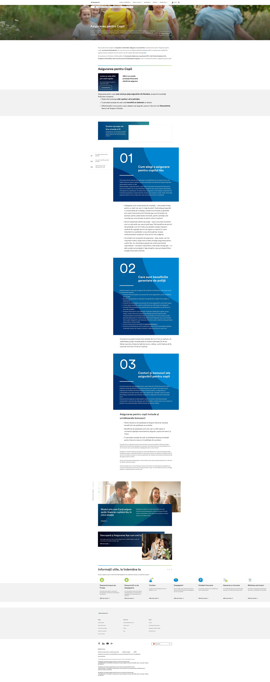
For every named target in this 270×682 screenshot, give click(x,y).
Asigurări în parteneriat (102, 631)
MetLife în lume (101, 649)
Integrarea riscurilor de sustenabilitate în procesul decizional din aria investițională (119, 654)
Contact (150, 622)
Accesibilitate (101, 656)
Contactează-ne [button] (105, 87)
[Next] (171, 569)
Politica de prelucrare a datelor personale (108, 652)
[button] (125, 2)
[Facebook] (99, 643)
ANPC (135, 652)
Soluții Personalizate (116, 7)
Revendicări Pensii (152, 631)
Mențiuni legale (126, 652)
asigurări (137, 386)
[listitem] (100, 156)
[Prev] (167, 569)
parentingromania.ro (151, 324)
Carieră (124, 628)
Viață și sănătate (101, 622)
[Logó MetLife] (103, 614)
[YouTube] (107, 643)
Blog (124, 631)
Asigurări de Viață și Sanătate (104, 7)
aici (145, 53)
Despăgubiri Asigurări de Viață (154, 628)
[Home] (95, 7)
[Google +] (112, 643)
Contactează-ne (165, 33)
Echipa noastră (126, 625)
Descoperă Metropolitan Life (128, 622)
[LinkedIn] (103, 643)
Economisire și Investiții (102, 628)
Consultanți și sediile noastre (154, 625)
